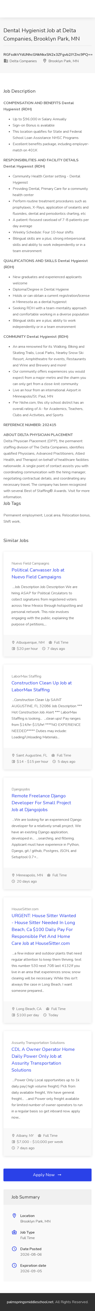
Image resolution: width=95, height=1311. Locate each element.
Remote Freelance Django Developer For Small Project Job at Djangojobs (41, 803)
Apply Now (44, 1175)
